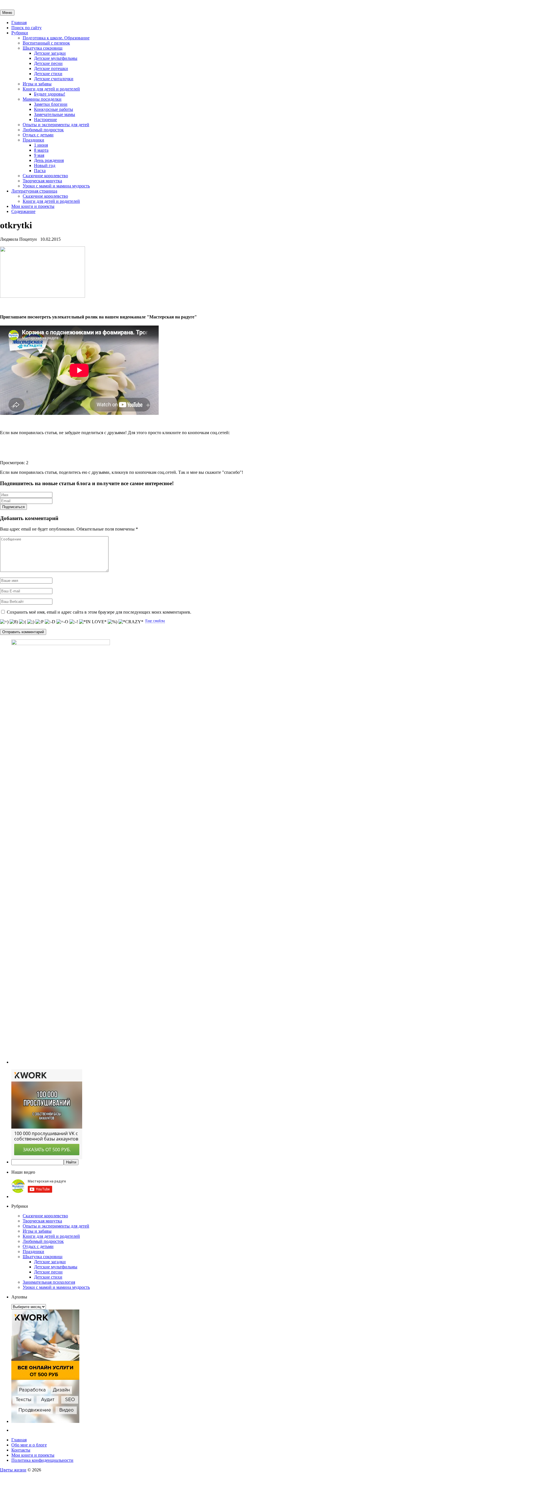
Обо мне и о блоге (29, 1444)
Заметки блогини (50, 104)
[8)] (14, 621)
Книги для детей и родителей (51, 88)
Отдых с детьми (38, 134)
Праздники (33, 140)
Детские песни (48, 63)
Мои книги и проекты (32, 206)
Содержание (23, 211)
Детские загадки (50, 53)
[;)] (30, 621)
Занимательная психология (49, 1282)
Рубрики (19, 32)
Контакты (20, 1450)
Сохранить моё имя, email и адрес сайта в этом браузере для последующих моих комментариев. (99, 612)
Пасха (40, 170)
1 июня (41, 145)
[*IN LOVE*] (93, 621)
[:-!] (73, 621)
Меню (7, 12)
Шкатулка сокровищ (42, 48)
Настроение (45, 119)
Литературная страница (34, 191)
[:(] (22, 621)
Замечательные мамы (54, 114)
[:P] (39, 621)
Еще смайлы (155, 620)
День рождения (49, 160)
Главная (19, 22)
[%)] (112, 621)
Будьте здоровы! (49, 94)
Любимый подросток (43, 129)
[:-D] (50, 621)
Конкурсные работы (53, 109)
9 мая (39, 155)
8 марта (41, 150)
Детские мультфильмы (55, 58)
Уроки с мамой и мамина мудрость (56, 185)
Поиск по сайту (26, 27)
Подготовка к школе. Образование (56, 37)
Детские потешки (51, 68)
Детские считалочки (53, 78)
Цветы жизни (13, 1469)
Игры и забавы (37, 83)
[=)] (4, 621)
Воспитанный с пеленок (46, 43)
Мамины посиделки (42, 99)
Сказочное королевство (45, 175)
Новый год (44, 165)
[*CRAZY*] (130, 621)
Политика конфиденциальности (42, 1460)
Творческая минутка (42, 180)
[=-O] (62, 621)
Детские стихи (48, 73)
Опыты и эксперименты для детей (56, 124)
